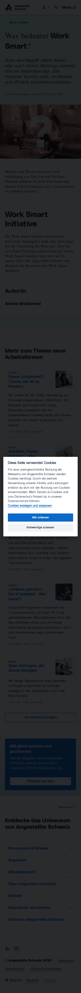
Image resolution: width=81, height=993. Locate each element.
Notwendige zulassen (40, 527)
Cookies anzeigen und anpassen (30, 505)
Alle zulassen (40, 517)
